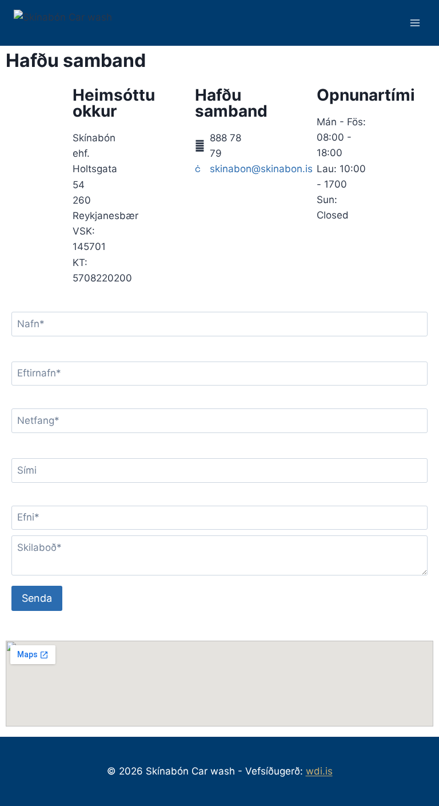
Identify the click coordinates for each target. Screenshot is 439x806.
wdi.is (319, 771)
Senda (37, 598)
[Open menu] (414, 22)
